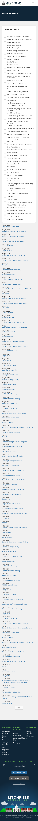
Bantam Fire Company (9, 384)
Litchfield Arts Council (9, 365)
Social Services (6, 437)
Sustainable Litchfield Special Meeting (14, 231)
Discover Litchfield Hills (19, 739)
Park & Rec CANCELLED (9, 403)
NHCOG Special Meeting (9, 585)
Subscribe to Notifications (19, 778)
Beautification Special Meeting (11, 270)
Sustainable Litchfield (8, 332)
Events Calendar (29, 732)
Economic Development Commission (14, 413)
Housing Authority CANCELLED (12, 279)
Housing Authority (7, 422)
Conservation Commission (10, 227)
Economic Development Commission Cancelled (17, 628)
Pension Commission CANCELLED (13, 322)
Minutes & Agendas (5, 753)
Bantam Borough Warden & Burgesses (14, 303)
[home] (11, 3)
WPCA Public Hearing (8, 671)
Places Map (30, 736)
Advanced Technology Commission (13, 236)
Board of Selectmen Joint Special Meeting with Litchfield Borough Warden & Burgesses (16, 681)
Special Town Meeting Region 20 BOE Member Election (17, 698)
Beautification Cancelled (9, 370)
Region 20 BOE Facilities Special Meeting (15, 260)
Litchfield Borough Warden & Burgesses (14, 327)
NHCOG (4, 523)
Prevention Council (8, 317)
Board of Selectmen (8, 274)
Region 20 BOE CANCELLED (11, 432)
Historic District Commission (11, 246)
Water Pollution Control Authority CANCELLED (16, 289)
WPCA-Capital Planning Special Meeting (14, 513)
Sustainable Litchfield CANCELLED (13, 489)
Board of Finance (7, 336)
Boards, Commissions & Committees (6, 738)
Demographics (18, 743)
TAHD (4, 666)
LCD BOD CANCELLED (9, 408)
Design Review (6, 360)
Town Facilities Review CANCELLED (13, 255)
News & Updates (5, 749)
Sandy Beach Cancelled (9, 485)
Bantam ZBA (6, 499)
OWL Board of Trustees (9, 451)
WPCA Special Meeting (9, 647)
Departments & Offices (6, 732)
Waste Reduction (7, 313)
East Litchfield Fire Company (11, 399)
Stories (28, 739)
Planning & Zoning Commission (12, 284)
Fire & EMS (5, 293)
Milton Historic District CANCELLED (13, 241)
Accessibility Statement (19, 784)
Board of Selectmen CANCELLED (12, 446)
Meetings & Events (5, 744)
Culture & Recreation (17, 734)
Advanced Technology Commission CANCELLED (17, 427)
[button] (33, 3)
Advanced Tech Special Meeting (12, 609)
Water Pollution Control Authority (12, 508)
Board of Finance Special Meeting (12, 599)
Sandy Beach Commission (10, 465)
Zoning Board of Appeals (10, 375)
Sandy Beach (6, 265)
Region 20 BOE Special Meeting (12, 556)
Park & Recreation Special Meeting (13, 341)
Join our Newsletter (19, 772)
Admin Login (28, 817)
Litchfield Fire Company (9, 394)
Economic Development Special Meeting (15, 542)
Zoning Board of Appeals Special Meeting (15, 604)
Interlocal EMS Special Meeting (12, 494)
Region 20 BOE (7, 251)
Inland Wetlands (7, 308)
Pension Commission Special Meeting (14, 298)
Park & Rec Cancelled (9, 575)
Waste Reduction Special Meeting (12, 456)
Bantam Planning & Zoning (10, 379)
